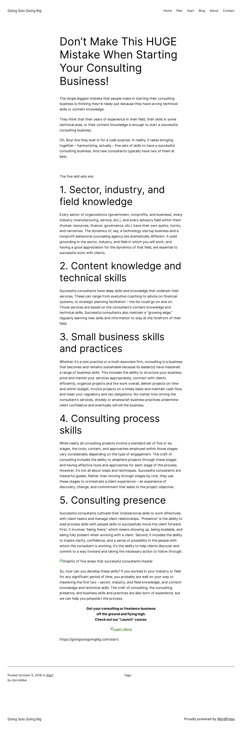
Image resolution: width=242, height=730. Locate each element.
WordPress (225, 719)
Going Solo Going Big (24, 11)
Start (49, 675)
